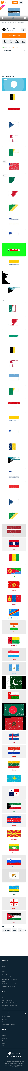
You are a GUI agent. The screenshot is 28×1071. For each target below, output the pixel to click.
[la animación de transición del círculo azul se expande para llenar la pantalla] (13, 84)
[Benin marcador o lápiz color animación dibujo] (13, 152)
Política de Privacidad (17, 1066)
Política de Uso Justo (13, 1067)
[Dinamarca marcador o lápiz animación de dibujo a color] (13, 138)
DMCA (3, 997)
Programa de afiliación (7, 999)
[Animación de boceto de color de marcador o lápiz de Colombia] (13, 263)
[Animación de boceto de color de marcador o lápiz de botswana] (13, 377)
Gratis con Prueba (14, 35)
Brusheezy (4, 963)
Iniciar (21, 2)
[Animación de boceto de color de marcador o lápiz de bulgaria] (13, 336)
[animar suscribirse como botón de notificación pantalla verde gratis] (13, 249)
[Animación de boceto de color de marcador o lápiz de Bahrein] (13, 194)
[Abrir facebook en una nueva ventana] (6, 1057)
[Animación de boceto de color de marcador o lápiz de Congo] (13, 207)
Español (4, 1036)
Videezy (4, 968)
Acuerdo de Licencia (7, 994)
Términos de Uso (8, 1066)
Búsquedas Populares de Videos (10, 1009)
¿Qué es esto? (16, 47)
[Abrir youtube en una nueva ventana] (20, 1057)
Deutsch (4, 1042)
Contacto (4, 1020)
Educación (4, 973)
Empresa (4, 971)
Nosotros (4, 1023)
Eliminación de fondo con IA (9, 983)
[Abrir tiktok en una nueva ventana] (15, 1057)
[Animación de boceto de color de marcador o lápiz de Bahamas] (13, 290)
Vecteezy (4, 965)
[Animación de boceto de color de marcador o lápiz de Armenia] (13, 111)
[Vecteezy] (2, 2)
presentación (6, 929)
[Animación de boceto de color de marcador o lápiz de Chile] (13, 235)
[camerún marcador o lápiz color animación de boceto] (13, 308)
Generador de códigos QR (8, 985)
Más (3, 1047)
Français (4, 1044)
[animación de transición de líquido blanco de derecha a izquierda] (13, 277)
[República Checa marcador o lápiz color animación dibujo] (13, 124)
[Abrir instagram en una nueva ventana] (8, 1057)
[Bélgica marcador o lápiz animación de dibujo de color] (13, 97)
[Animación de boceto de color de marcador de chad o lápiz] (13, 446)
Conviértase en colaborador (9, 1025)
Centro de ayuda (6, 1017)
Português (4, 1039)
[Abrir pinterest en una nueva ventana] (13, 1057)
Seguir (23, 30)
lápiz (14, 929)
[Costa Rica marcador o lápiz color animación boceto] (13, 221)
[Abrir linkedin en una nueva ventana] (11, 1057)
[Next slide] (22, 929)
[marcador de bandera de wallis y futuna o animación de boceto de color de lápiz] (13, 166)
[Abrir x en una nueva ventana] (18, 1057)
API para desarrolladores (8, 976)
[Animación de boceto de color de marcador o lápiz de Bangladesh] (13, 180)
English (4, 1034)
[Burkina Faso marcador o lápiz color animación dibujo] (13, 488)
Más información (7, 50)
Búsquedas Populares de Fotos (9, 1006)
